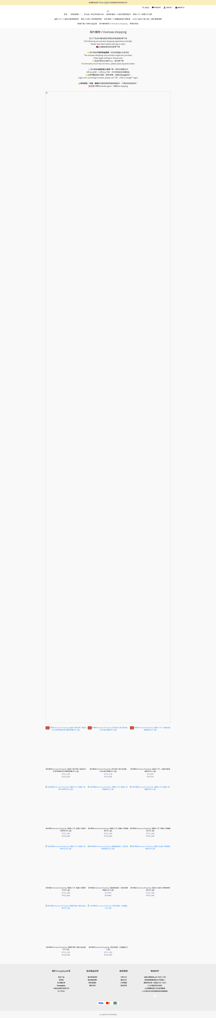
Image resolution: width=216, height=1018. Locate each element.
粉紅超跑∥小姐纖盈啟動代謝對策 (117, 19)
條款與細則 (92, 983)
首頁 (65, 14)
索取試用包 (134, 23)
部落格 (61, 980)
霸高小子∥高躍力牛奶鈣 (142, 14)
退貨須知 (123, 985)
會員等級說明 (92, 977)
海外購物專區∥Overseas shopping (113, 23)
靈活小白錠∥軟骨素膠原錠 (91, 19)
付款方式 (123, 977)
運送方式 (123, 980)
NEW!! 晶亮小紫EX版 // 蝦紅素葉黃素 (147, 19)
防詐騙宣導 (61, 983)
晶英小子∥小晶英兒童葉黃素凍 (66, 19)
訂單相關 (123, 983)
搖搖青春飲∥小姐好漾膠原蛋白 (118, 14)
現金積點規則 (92, 980)
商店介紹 (61, 977)
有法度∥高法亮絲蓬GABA (94, 14)
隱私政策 (92, 985)
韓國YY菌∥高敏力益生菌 (87, 23)
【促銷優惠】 (75, 14)
